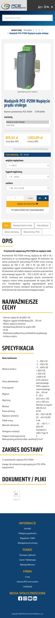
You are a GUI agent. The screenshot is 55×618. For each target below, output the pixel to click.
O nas (27, 577)
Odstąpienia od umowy (28, 543)
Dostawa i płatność (27, 555)
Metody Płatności (27, 564)
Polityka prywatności (27, 533)
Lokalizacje (27, 586)
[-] (40, 198)
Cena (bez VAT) (12, 141)
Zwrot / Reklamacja (27, 560)
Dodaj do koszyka (26, 204)
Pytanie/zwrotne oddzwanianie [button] (27, 210)
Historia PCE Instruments (27, 581)
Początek (28, 30)
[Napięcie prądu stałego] (27, 122)
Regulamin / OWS (27, 538)
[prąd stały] (27, 125)
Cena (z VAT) (32, 141)
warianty (8, 117)
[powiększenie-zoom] (27, 91)
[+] (46, 198)
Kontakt (27, 528)
